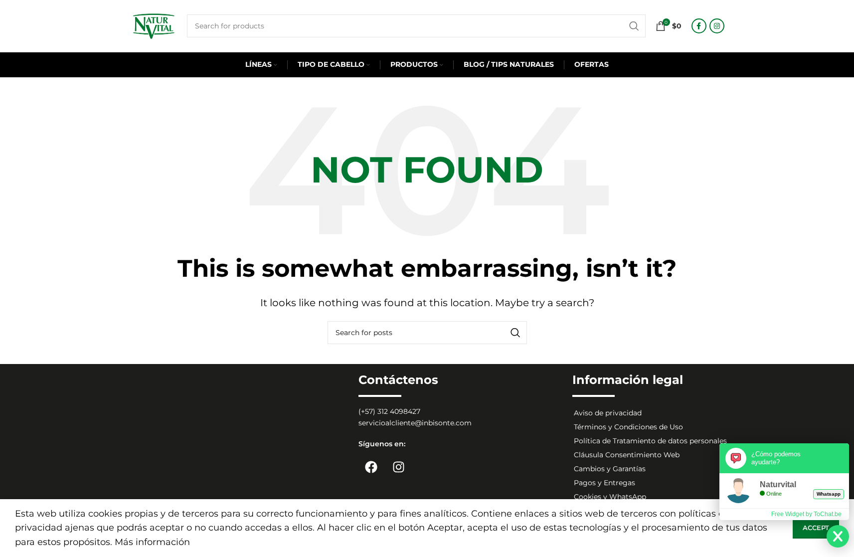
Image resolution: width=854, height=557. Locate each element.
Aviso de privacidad (608, 412)
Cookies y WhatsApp (610, 496)
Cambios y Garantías (610, 468)
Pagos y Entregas (604, 482)
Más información (152, 542)
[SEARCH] (634, 25)
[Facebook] (370, 466)
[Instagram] (398, 466)
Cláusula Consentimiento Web (627, 454)
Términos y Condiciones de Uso (628, 426)
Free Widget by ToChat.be (806, 514)
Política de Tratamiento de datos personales (650, 440)
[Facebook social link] (698, 25)
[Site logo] (153, 25)
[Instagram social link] (716, 25)
